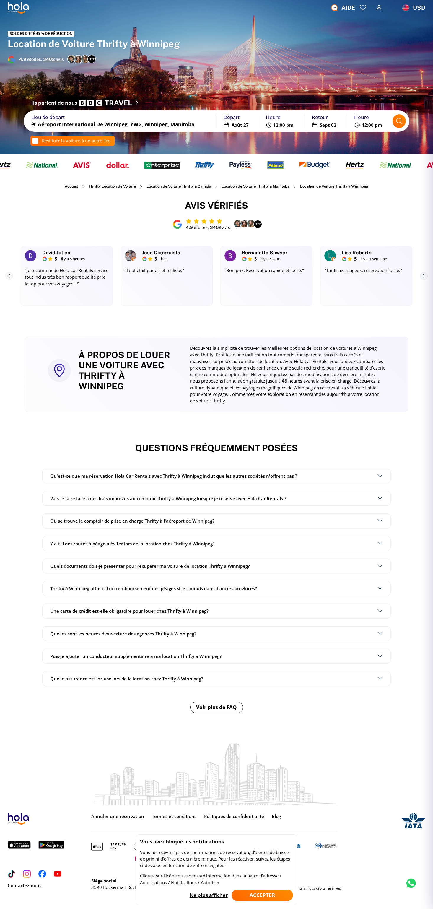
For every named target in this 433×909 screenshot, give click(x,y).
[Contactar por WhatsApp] (411, 888)
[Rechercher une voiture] (399, 121)
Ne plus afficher (209, 895)
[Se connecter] (379, 7)
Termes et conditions (174, 816)
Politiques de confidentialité (234, 816)
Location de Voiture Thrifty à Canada (178, 186)
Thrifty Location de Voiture (112, 186)
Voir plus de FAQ (216, 707)
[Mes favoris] (363, 7)
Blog (276, 816)
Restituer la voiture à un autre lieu (76, 141)
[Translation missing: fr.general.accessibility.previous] (9, 276)
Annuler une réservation (117, 816)
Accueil (71, 186)
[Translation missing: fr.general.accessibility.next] (424, 276)
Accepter (262, 895)
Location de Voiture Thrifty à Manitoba (255, 186)
